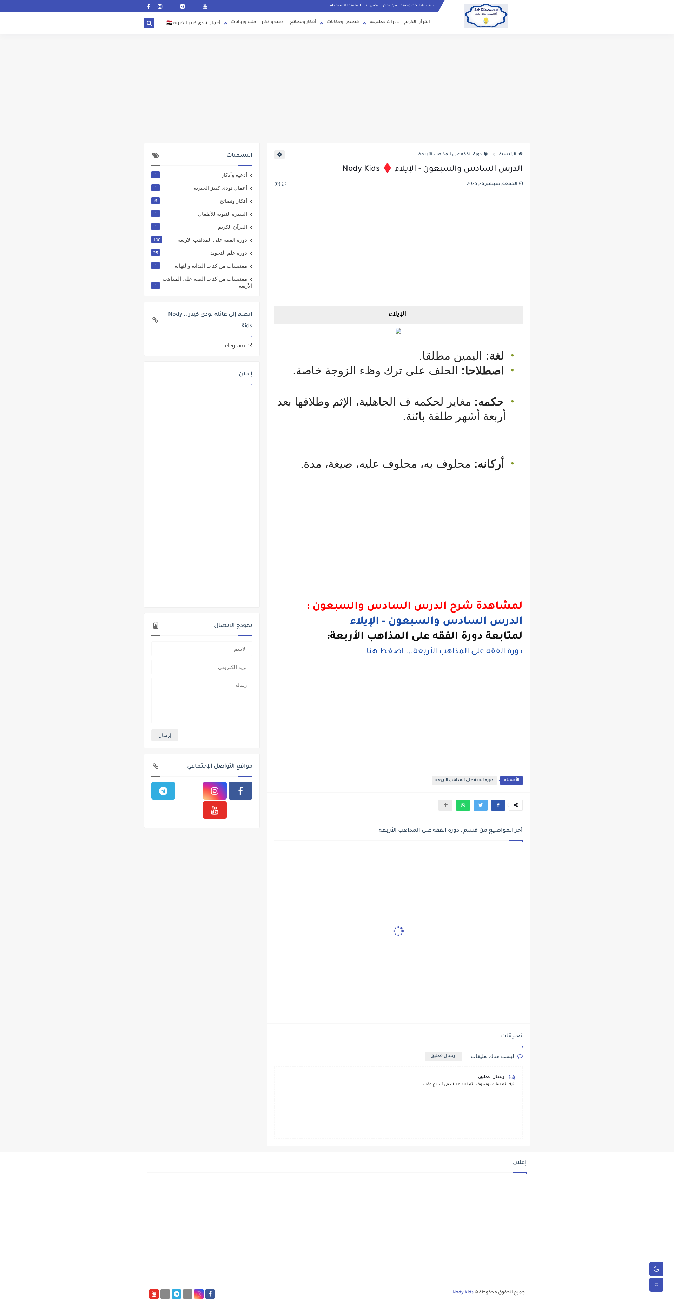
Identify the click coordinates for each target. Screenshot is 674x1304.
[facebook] (148, 6)
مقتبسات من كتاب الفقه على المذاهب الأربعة (203, 282)
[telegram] (182, 6)
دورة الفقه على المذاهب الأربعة (450, 154)
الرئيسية (507, 154)
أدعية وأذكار (273, 22)
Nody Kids (463, 1292)
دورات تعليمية (384, 22)
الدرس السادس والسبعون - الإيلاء (436, 622)
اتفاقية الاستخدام (345, 6)
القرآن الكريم (417, 22)
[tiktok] (193, 6)
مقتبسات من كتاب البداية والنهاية (200, 265)
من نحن (390, 6)
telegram (234, 345)
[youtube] (205, 6)
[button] (498, 805)
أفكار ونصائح (303, 22)
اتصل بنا (371, 6)
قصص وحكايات (343, 22)
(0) (278, 184)
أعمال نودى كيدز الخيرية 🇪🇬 (193, 23)
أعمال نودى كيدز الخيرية (200, 187)
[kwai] (171, 6)
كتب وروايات (243, 22)
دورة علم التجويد (200, 252)
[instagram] (160, 6)
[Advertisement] (337, 88)
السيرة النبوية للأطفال (200, 213)
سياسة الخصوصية (417, 6)
